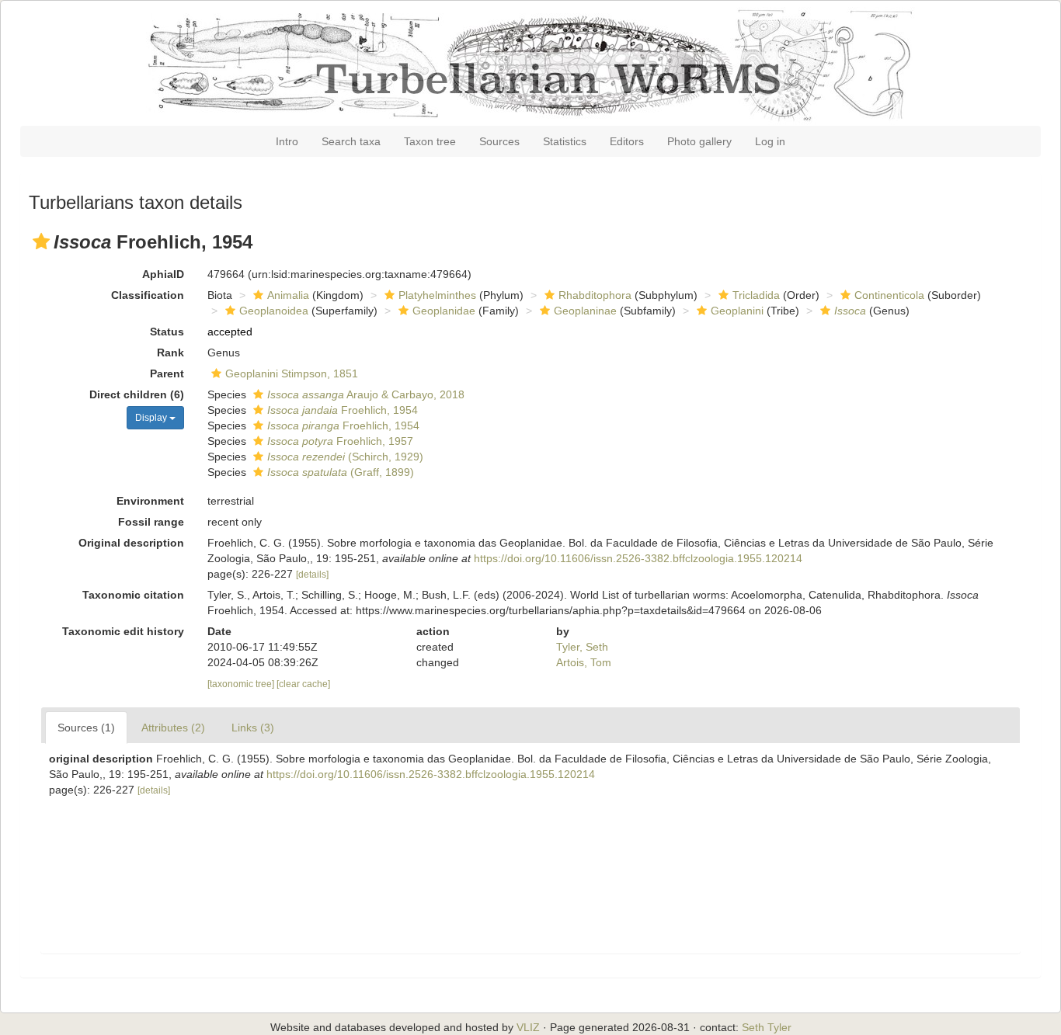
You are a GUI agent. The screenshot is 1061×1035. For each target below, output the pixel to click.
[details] (312, 574)
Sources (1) (86, 727)
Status (167, 331)
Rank (170, 352)
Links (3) (252, 727)
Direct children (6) (136, 394)
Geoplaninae (585, 310)
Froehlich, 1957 (340, 441)
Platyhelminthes (437, 295)
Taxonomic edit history (123, 631)
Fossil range (151, 522)
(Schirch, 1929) (345, 456)
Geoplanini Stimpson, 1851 (291, 373)
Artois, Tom (583, 662)
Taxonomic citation (133, 595)
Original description (131, 543)
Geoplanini (737, 310)
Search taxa (351, 141)
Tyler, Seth (582, 647)
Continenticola (889, 295)
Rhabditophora (594, 295)
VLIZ (528, 1027)
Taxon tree (430, 141)
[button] (41, 241)
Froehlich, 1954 (342, 410)
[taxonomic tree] (242, 684)
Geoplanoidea (273, 310)
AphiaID (163, 274)
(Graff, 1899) (340, 472)
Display (152, 417)
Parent (167, 373)
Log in (770, 141)
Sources (499, 141)
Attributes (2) (173, 727)
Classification (147, 295)
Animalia (288, 295)
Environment (150, 501)
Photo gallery (699, 141)
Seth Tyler (766, 1027)
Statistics (564, 141)
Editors (627, 141)
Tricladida (756, 295)
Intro (287, 141)
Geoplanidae (443, 310)
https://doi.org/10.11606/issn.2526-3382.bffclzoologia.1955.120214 (638, 558)
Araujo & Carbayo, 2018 (365, 394)
